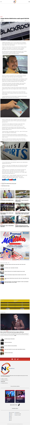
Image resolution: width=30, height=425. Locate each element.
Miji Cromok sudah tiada (8, 342)
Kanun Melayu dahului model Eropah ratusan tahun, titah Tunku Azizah (22, 213)
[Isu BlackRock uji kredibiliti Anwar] (7, 194)
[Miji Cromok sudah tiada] (2, 343)
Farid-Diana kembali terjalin (8, 352)
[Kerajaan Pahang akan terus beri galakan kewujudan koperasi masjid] (22, 220)
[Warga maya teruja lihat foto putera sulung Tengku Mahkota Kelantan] (2, 350)
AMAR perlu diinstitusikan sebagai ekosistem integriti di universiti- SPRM (15, 274)
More (15, 335)
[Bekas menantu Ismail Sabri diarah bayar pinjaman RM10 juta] (15, 322)
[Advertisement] (15, 9)
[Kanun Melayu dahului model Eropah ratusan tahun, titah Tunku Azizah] (22, 207)
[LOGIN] (29, 1)
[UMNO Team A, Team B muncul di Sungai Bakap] (22, 194)
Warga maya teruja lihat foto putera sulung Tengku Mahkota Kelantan (14, 349)
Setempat (19, 211)
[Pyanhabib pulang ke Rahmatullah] (2, 340)
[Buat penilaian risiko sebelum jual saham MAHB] (7, 207)
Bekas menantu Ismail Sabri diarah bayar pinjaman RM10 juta (12, 332)
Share (1, 23)
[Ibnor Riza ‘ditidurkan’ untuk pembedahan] (2, 346)
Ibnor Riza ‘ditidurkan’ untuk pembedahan (10, 345)
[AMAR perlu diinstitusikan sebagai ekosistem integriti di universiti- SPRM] (2, 275)
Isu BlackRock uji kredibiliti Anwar (6, 200)
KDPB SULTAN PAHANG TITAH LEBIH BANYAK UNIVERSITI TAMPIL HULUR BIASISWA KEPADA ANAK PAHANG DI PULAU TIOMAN (16, 282)
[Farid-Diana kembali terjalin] (2, 353)
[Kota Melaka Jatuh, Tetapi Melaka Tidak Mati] (7, 220)
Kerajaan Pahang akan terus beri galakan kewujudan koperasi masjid (22, 226)
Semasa (16, 211)
